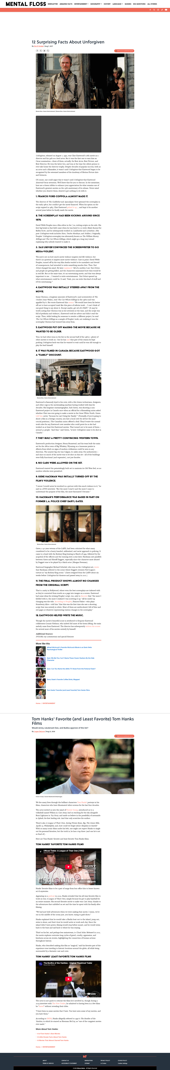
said (68, 339)
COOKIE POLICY (122, 1060)
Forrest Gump (72, 810)
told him (39, 416)
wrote (96, 567)
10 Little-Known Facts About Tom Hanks (52, 1037)
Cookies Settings (122, 1063)
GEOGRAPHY (95, 4)
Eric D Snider (39, 46)
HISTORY (107, 4)
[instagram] (158, 10)
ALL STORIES (152, 4)
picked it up (72, 207)
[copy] (48, 50)
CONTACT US (65, 1060)
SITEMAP (87, 1063)
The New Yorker (58, 1003)
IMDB (49, 1018)
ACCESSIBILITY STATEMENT (69, 1063)
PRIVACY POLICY (105, 1060)
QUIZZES (128, 4)
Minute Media (81, 1068)
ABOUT (45, 1060)
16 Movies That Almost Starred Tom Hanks (53, 1040)
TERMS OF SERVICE (48, 1063)
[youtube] (166, 10)
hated (41, 1006)
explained (68, 268)
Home (38, 703)
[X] (154, 10)
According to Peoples (63, 601)
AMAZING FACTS (66, 4)
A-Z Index (103, 1063)
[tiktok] (162, 10)
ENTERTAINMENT (80, 4)
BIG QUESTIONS (139, 4)
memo (70, 302)
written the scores (93, 626)
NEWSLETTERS (89, 1060)
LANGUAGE (117, 4)
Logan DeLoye (39, 731)
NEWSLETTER (53, 4)
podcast (51, 896)
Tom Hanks (82, 802)
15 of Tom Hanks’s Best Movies (48, 1033)
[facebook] (150, 10)
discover (84, 596)
